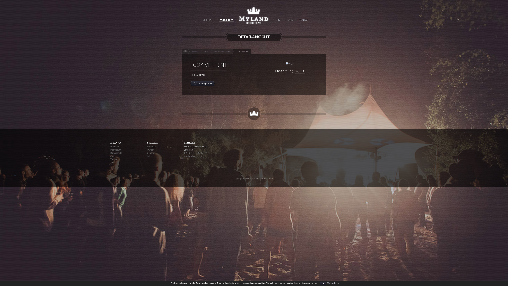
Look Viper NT (242, 51)
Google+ (151, 153)
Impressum (115, 150)
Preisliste (114, 146)
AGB (112, 162)
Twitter (150, 150)
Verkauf (113, 159)
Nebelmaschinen (222, 51)
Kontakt (304, 19)
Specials (208, 19)
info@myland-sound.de (194, 156)
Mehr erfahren (333, 283)
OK (323, 283)
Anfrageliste (205, 83)
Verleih (225, 19)
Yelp (149, 156)
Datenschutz (116, 153)
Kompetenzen (284, 19)
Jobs (112, 156)
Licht (206, 51)
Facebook (151, 146)
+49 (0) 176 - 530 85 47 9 (196, 153)
